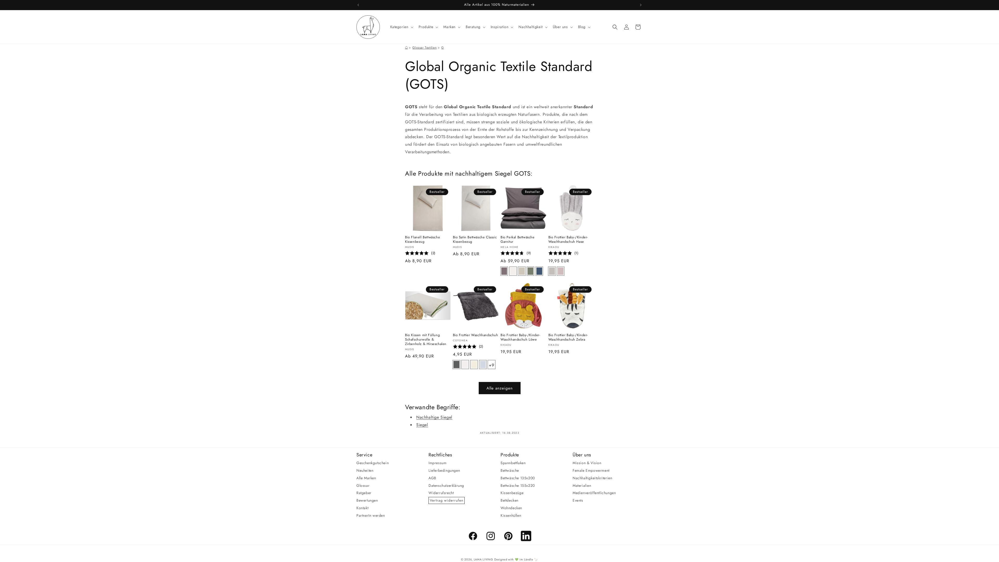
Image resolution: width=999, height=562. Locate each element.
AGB (432, 478)
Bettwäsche (510, 470)
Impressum (437, 462)
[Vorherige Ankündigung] (358, 5)
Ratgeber (364, 492)
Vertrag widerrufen (446, 500)
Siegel (422, 425)
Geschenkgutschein (372, 462)
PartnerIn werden (370, 515)
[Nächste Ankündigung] (640, 5)
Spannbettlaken (513, 462)
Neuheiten (364, 470)
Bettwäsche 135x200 (518, 478)
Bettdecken (509, 500)
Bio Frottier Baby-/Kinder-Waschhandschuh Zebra (568, 337)
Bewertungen (367, 500)
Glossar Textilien (424, 47)
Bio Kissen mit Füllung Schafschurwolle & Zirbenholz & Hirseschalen (425, 339)
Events (578, 500)
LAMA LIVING (483, 559)
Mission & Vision (587, 462)
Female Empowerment (591, 470)
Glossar (362, 485)
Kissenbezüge (512, 492)
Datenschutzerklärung (446, 485)
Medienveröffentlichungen (594, 492)
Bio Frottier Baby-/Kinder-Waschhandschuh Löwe (520, 337)
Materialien (582, 485)
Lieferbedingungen (444, 470)
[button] (401, 26)
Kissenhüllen (511, 515)
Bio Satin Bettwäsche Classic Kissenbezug (475, 239)
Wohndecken (511, 507)
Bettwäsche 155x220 (518, 485)
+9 (492, 364)
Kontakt (362, 507)
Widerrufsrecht (441, 492)
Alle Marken (366, 478)
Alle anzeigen (499, 388)
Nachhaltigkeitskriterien (592, 478)
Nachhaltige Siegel (434, 417)
